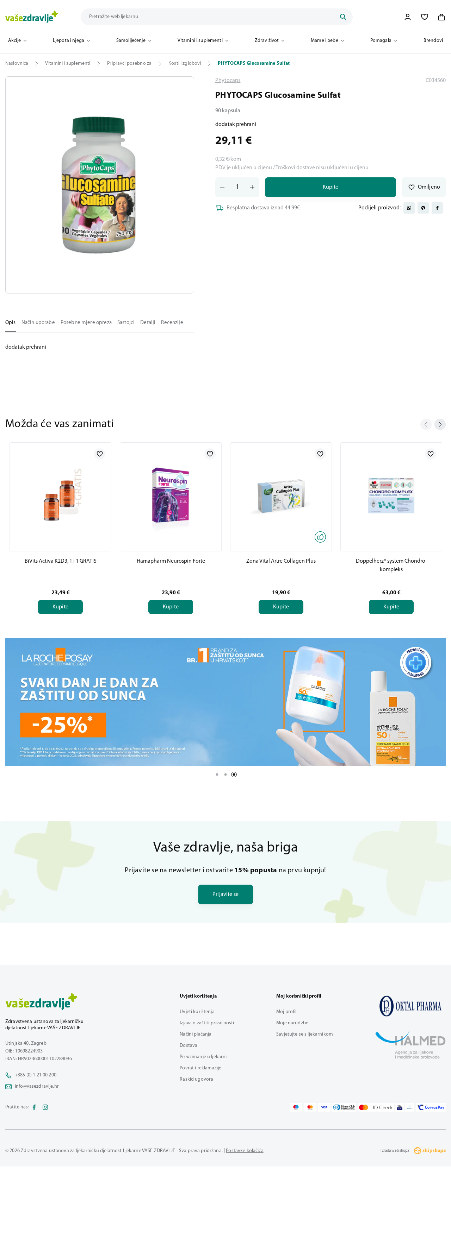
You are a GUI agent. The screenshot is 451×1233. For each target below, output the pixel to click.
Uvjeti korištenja (197, 1011)
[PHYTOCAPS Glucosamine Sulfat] (410, 1006)
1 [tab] (217, 774)
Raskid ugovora (196, 1079)
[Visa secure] (399, 1107)
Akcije (14, 40)
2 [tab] (225, 774)
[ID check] (376, 1107)
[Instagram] (45, 1107)
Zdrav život (267, 40)
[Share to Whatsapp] (409, 208)
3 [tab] (234, 774)
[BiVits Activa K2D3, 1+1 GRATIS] (60, 495)
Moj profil (286, 1011)
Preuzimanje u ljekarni (203, 1057)
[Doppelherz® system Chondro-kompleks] (391, 495)
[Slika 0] (100, 185)
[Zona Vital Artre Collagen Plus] (281, 495)
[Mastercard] (310, 1107)
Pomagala (380, 40)
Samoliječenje (131, 40)
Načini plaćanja (195, 1034)
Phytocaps (227, 80)
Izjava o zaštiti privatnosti (207, 1023)
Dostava (188, 1045)
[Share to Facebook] (437, 208)
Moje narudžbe (292, 1023)
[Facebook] (34, 1107)
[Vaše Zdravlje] (31, 16)
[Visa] (324, 1107)
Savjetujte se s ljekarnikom (304, 1034)
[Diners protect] (409, 1107)
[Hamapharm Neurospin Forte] (170, 495)
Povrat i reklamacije (200, 1068)
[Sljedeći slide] (440, 424)
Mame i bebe (324, 40)
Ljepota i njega (68, 40)
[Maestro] (296, 1107)
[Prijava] (407, 17)
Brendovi (433, 40)
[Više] (225, 702)
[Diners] (344, 1107)
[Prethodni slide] (426, 424)
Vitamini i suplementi (200, 40)
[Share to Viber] (423, 208)
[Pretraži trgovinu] (343, 17)
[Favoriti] (424, 17)
